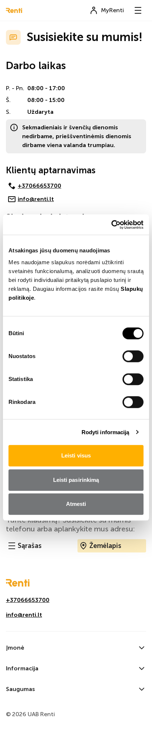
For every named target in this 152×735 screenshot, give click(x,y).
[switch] (133, 356)
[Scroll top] (134, 717)
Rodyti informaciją (105, 432)
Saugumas (20, 689)
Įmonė (15, 647)
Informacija (22, 668)
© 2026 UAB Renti (30, 714)
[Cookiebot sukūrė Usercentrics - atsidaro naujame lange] (111, 224)
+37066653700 (39, 185)
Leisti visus (76, 455)
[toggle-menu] (138, 10)
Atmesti (76, 504)
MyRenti (112, 10)
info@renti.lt (36, 199)
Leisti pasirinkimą (76, 480)
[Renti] (14, 10)
